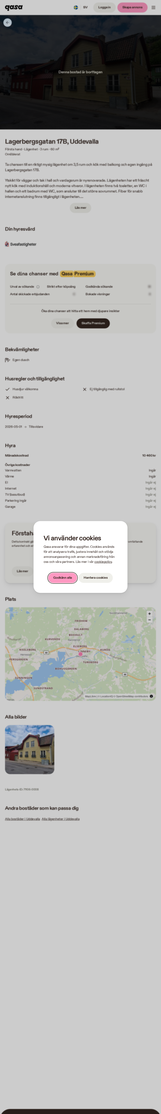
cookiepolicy (103, 562)
